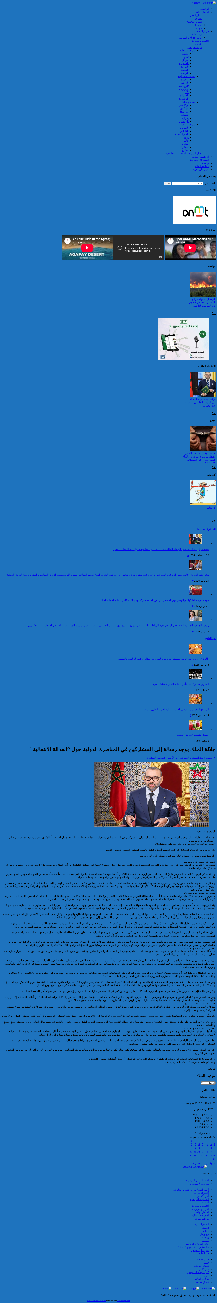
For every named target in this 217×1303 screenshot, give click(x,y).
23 (213, 1155)
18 (207, 1151)
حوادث (198, 28)
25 (207, 1155)
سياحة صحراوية (186, 76)
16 (213, 1151)
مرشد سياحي (194, 47)
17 (210, 1151)
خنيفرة (185, 147)
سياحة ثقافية (188, 124)
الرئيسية (204, 8)
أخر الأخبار (173, 757)
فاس (186, 140)
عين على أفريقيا (200, 169)
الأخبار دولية (202, 11)
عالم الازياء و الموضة (190, 37)
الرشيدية (184, 98)
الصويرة (184, 127)
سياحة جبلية (188, 102)
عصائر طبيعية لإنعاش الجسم (193, 734)
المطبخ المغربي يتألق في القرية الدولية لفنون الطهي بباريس (175, 709)
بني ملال (184, 111)
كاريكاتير (211, 507)
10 (210, 1148)
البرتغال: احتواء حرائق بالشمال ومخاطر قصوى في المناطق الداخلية (202, 302)
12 (201, 1148)
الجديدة (185, 69)
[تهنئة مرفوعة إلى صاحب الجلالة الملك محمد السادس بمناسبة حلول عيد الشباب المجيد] (195, 543)
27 (198, 1155)
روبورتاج (197, 24)
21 (195, 1151)
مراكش (184, 108)
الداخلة (185, 82)
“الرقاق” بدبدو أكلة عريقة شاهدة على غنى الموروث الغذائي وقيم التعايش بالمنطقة (163, 658)
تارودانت (184, 85)
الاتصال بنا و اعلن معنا (196, 1180)
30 (213, 1159)
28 (195, 1155)
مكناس (184, 143)
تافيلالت (184, 95)
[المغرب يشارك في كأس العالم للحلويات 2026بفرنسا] (195, 678)
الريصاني (184, 121)
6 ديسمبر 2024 (207, 757)
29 (191, 1155)
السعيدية (184, 63)
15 (191, 1148)
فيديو (206, 1262)
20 (198, 1151)
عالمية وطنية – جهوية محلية (193, 1247)
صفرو (185, 150)
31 (210, 1159)
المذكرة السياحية (206, 529)
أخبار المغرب (195, 15)
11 (207, 1148)
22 (191, 1151)
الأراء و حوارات (200, 1209)
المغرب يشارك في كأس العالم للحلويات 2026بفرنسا (180, 684)
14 (195, 1148)
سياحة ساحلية (187, 50)
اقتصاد (198, 44)
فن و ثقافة (203, 31)
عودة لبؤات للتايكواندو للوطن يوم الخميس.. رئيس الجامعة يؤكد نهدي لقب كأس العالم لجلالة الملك (155, 600)
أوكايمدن (184, 105)
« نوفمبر (210, 1163)
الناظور (184, 130)
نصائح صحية (202, 1281)
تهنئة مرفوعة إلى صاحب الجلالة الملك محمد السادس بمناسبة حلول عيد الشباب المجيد (161, 549)
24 (210, 1155)
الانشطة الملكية (200, 156)
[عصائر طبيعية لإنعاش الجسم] (195, 728)
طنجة (185, 53)
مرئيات (205, 1275)
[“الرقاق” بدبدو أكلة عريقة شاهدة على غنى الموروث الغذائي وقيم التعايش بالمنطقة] (195, 652)
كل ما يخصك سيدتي (198, 1272)
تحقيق (198, 18)
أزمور (185, 137)
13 (198, 1148)
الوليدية (184, 73)
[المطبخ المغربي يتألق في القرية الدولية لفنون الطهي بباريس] (195, 703)
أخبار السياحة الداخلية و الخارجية (184, 153)
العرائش (184, 66)
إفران (185, 118)
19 (201, 1151)
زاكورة (185, 79)
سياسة (205, 1240)
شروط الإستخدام (199, 1183)
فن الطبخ (197, 34)
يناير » (196, 1163)
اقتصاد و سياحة (200, 40)
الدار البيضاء (182, 134)
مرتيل (185, 60)
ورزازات (184, 89)
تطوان (185, 57)
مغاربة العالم (201, 166)
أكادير (185, 92)
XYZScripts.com (123, 1301)
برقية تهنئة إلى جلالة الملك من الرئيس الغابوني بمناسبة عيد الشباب (200, 402)
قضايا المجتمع (194, 21)
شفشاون (183, 114)
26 (201, 1155)
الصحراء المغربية (199, 159)
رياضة (205, 163)
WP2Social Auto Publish (96, 1301)
